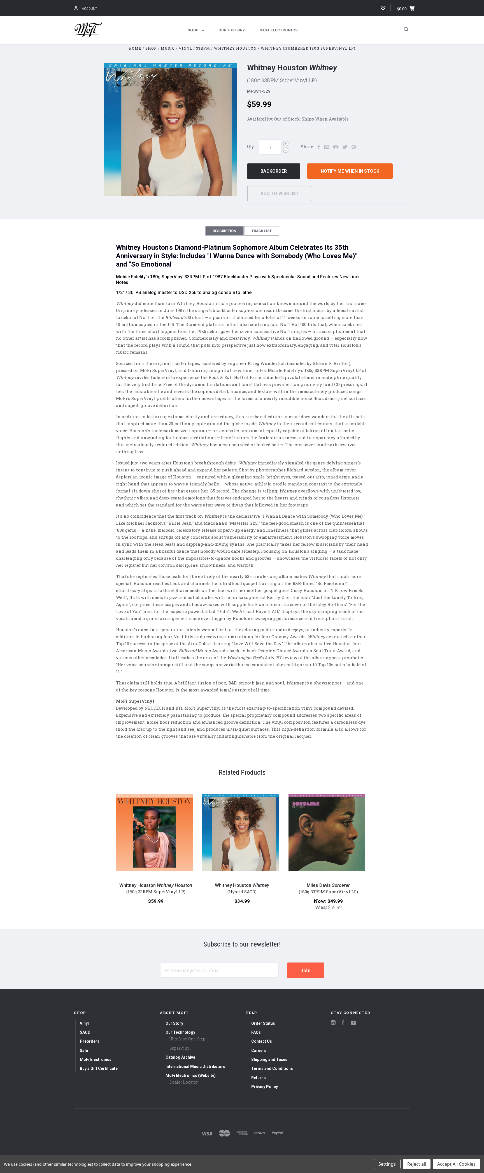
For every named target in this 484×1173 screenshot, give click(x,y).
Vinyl (84, 1023)
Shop (194, 30)
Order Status (263, 1023)
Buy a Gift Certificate (99, 1068)
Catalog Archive (180, 1057)
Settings (387, 1164)
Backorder (273, 171)
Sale (84, 1050)
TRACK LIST (262, 231)
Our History (231, 30)
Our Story (174, 1023)
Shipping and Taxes (269, 1059)
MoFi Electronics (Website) (191, 1075)
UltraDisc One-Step (187, 1039)
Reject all (416, 1164)
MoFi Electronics (278, 30)
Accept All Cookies (456, 1164)
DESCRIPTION (224, 231)
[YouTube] (353, 1023)
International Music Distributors (195, 1066)
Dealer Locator (183, 1082)
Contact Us (261, 1041)
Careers (258, 1050)
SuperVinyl (180, 1048)
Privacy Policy (264, 1086)
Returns (258, 1077)
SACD (85, 1032)
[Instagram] (333, 1023)
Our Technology (180, 1032)
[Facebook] (343, 1023)
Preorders (89, 1041)
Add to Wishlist (279, 193)
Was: (321, 907)
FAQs (256, 1032)
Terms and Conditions (272, 1068)
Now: (320, 901)
